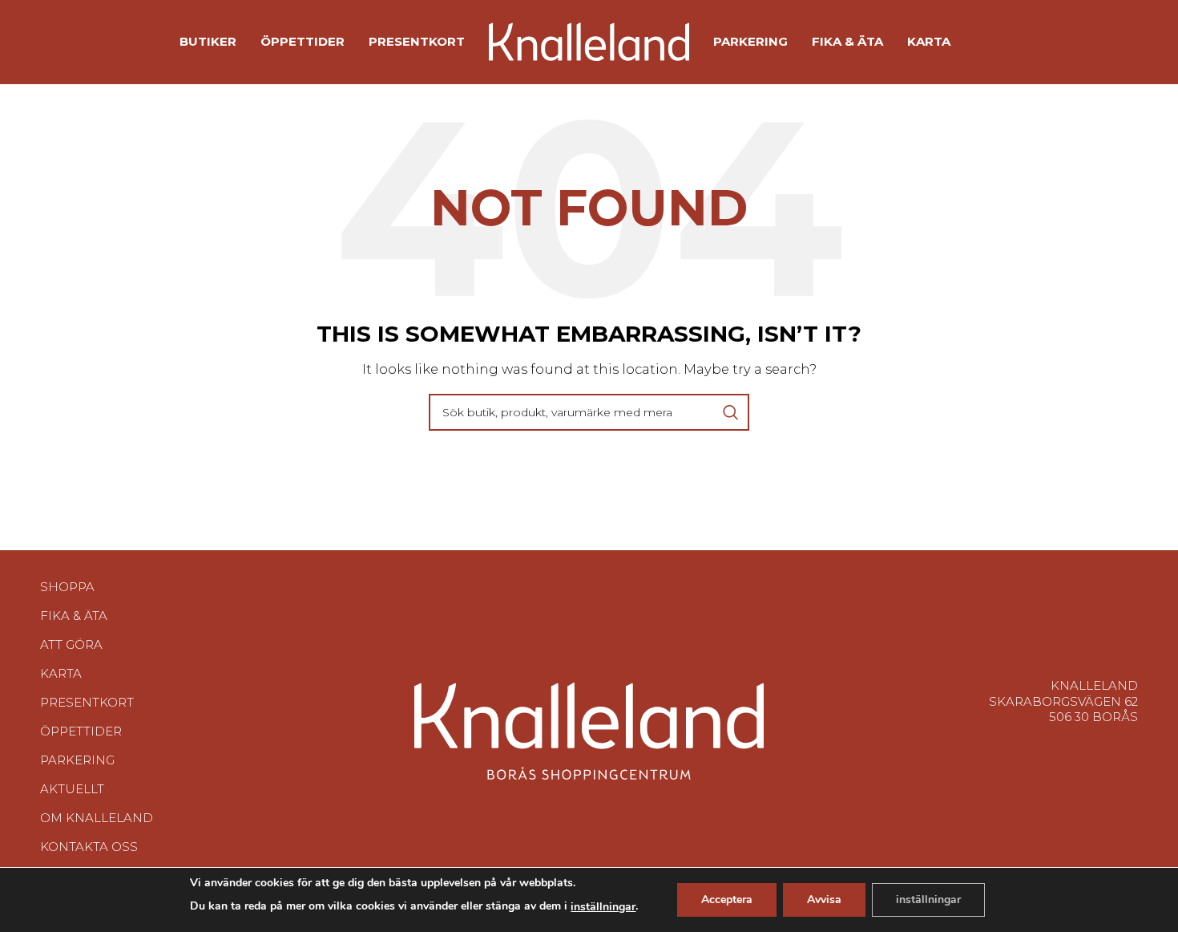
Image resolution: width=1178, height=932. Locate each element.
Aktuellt (72, 788)
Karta (61, 673)
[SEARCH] (730, 412)
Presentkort (87, 702)
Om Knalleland (96, 817)
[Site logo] (589, 40)
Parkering (77, 760)
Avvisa (824, 899)
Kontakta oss (89, 846)
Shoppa (67, 586)
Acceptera (726, 899)
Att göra (71, 644)
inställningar (603, 906)
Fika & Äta (73, 615)
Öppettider (81, 731)
